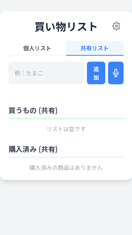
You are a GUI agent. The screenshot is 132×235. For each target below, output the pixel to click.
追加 (96, 72)
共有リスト (95, 48)
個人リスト (37, 48)
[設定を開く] (116, 26)
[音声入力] (116, 73)
